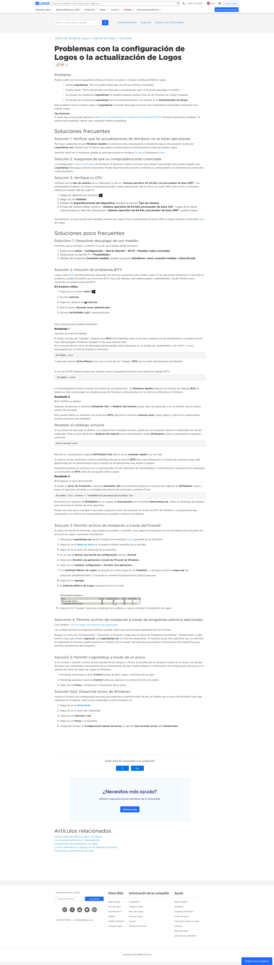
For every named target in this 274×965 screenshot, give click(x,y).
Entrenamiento (127, 22)
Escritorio (126, 38)
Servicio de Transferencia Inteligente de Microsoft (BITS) (130, 117)
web (202, 219)
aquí (140, 152)
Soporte (146, 22)
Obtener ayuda (130, 809)
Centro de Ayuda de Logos (72, 38)
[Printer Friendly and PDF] (62, 64)
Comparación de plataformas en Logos (76, 843)
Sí (122, 768)
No (137, 768)
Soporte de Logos (104, 38)
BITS (72, 275)
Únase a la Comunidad (169, 22)
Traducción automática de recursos (74, 850)
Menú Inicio (83, 705)
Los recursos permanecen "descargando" (77, 840)
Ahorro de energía (84, 164)
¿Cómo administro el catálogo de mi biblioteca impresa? (85, 847)
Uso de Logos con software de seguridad (93, 624)
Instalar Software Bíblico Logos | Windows (78, 836)
